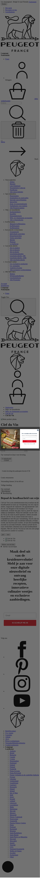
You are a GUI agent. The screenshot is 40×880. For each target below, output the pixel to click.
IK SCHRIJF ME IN (29, 441)
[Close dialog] (38, 430)
